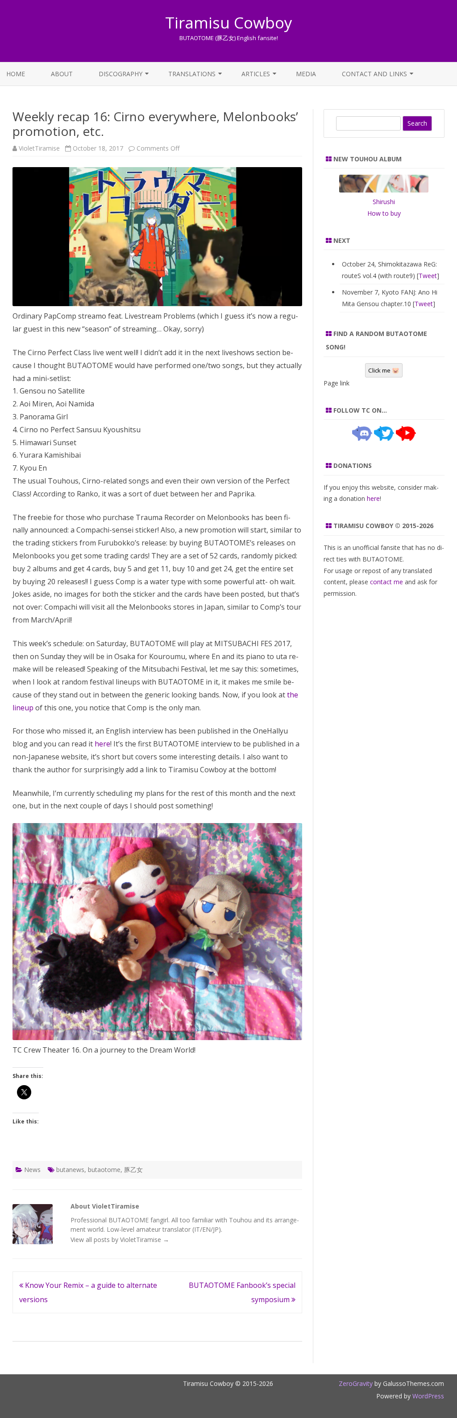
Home (15, 74)
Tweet (428, 275)
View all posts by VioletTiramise (120, 1239)
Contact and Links (374, 74)
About (62, 74)
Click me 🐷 (383, 370)
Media (306, 74)
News (32, 1169)
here (102, 744)
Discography (120, 74)
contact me (386, 582)
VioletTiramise (39, 148)
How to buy (384, 213)
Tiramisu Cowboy (228, 22)
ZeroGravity (356, 1383)
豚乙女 (133, 1169)
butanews (70, 1169)
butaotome (104, 1169)
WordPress (427, 1396)
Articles (255, 74)
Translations (192, 74)
